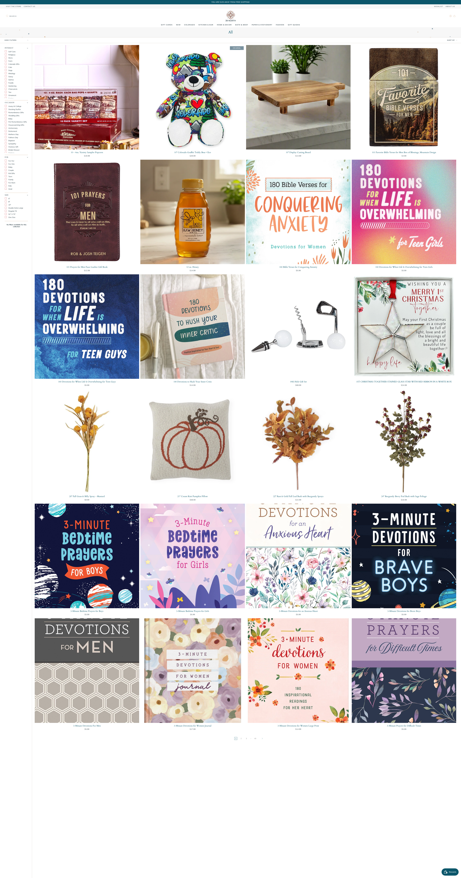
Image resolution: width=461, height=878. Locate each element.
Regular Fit (12, 211)
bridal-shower (14, 150)
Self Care (12, 52)
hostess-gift (13, 147)
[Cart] (454, 16)
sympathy (12, 144)
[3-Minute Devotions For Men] (87, 670)
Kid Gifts (11, 173)
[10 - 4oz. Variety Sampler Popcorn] (87, 97)
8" (9, 202)
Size (6, 195)
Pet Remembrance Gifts (17, 122)
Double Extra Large (15, 208)
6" (9, 198)
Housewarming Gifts (16, 125)
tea (9, 92)
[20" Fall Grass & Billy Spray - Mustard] (87, 441)
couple (11, 170)
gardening (12, 86)
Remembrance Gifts (16, 112)
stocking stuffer (14, 109)
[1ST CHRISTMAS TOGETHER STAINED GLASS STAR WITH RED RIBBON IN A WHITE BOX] (404, 326)
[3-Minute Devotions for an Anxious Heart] (298, 556)
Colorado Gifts (13, 64)
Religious (11, 55)
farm (10, 61)
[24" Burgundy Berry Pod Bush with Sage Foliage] (404, 441)
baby (10, 119)
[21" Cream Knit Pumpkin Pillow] (192, 441)
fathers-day (13, 137)
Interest (9, 48)
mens (10, 58)
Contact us (29, 6)
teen (10, 176)
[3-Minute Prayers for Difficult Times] (404, 670)
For (6, 157)
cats (10, 67)
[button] (178, 24)
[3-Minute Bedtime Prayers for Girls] (192, 556)
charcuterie (12, 89)
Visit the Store (13, 6)
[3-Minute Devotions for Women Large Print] (298, 670)
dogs (10, 70)
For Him (11, 164)
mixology (11, 73)
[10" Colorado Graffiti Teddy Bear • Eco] (192, 97)
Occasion (9, 102)
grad (10, 189)
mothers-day (13, 134)
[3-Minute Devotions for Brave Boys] (404, 556)
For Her (11, 161)
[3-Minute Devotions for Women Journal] (192, 670)
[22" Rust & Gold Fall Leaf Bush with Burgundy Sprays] (298, 441)
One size (11, 217)
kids (10, 186)
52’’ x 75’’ (12, 214)
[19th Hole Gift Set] (298, 326)
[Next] (262, 738)
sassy (10, 77)
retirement (12, 131)
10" (9, 205)
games (11, 80)
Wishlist (438, 6)
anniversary (13, 128)
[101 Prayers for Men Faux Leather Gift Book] (87, 212)
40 (255, 738)
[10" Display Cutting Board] (298, 97)
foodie (11, 83)
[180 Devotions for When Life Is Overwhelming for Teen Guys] (87, 326)
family (10, 180)
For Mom (11, 183)
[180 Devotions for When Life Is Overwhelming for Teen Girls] (404, 212)
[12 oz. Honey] (192, 212)
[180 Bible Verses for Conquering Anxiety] (298, 212)
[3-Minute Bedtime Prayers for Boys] (87, 556)
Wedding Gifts (13, 116)
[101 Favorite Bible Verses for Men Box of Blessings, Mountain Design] (404, 97)
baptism (11, 141)
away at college (14, 106)
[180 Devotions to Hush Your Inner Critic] (192, 326)
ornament (12, 95)
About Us (450, 6)
